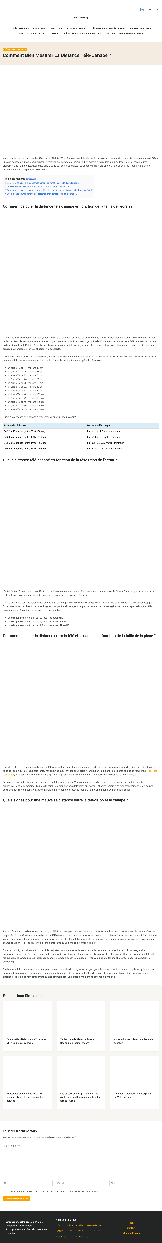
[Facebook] (150, 9)
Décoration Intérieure (108, 28)
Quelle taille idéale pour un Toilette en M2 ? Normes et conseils (27, 1041)
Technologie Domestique (125, 33)
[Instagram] (142, 9)
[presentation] (27, 1017)
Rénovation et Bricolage (82, 33)
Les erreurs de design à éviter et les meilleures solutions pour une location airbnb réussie (80, 1097)
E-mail (61, 1183)
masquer (31, 179)
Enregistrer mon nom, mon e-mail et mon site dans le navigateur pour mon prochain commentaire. (52, 1191)
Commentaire (12, 1145)
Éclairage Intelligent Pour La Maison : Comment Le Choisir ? (81, 1225)
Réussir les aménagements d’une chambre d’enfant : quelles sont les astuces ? (25, 1097)
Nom (7, 1183)
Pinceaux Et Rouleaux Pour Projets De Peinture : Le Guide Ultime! (78, 1231)
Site (113, 1183)
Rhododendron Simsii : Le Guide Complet (72, 1237)
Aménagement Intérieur (28, 28)
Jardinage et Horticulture (38, 33)
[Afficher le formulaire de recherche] (157, 9)
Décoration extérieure (68, 28)
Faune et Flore (140, 28)
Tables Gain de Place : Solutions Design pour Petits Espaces (77, 1041)
